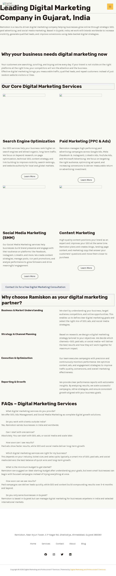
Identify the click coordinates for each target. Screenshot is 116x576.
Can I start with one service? (20, 432)
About (72, 543)
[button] (58, 411)
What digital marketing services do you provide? (30, 411)
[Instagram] (54, 554)
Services (46, 543)
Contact (60, 543)
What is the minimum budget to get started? (28, 467)
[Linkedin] (70, 554)
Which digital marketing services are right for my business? (36, 453)
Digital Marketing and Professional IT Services (88, 569)
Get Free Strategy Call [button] (57, 46)
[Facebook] (45, 554)
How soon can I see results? (20, 442)
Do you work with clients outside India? (26, 421)
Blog (83, 543)
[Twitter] (62, 554)
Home (33, 543)
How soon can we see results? (21, 481)
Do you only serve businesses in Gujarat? (26, 495)
